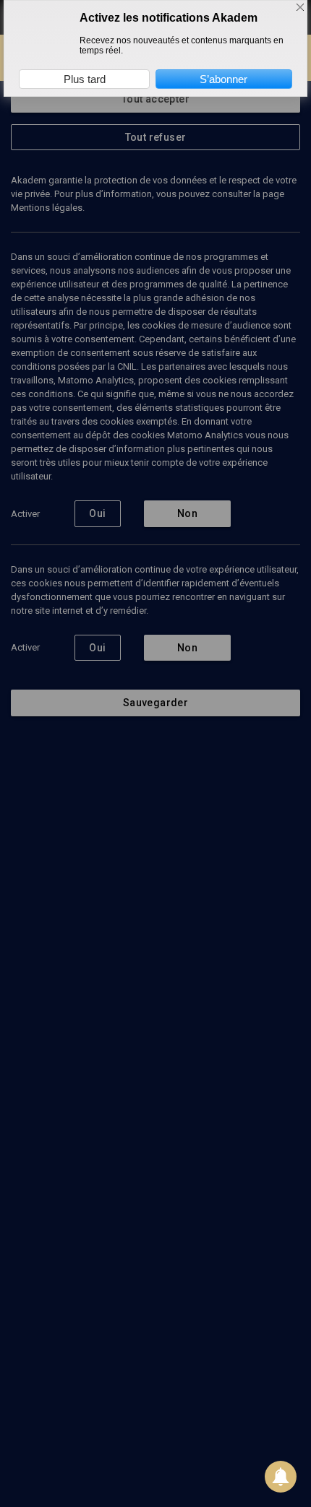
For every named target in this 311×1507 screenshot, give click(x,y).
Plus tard (85, 79)
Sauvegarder (155, 702)
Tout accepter (155, 99)
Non (187, 513)
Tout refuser (156, 137)
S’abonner (223, 79)
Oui (97, 513)
